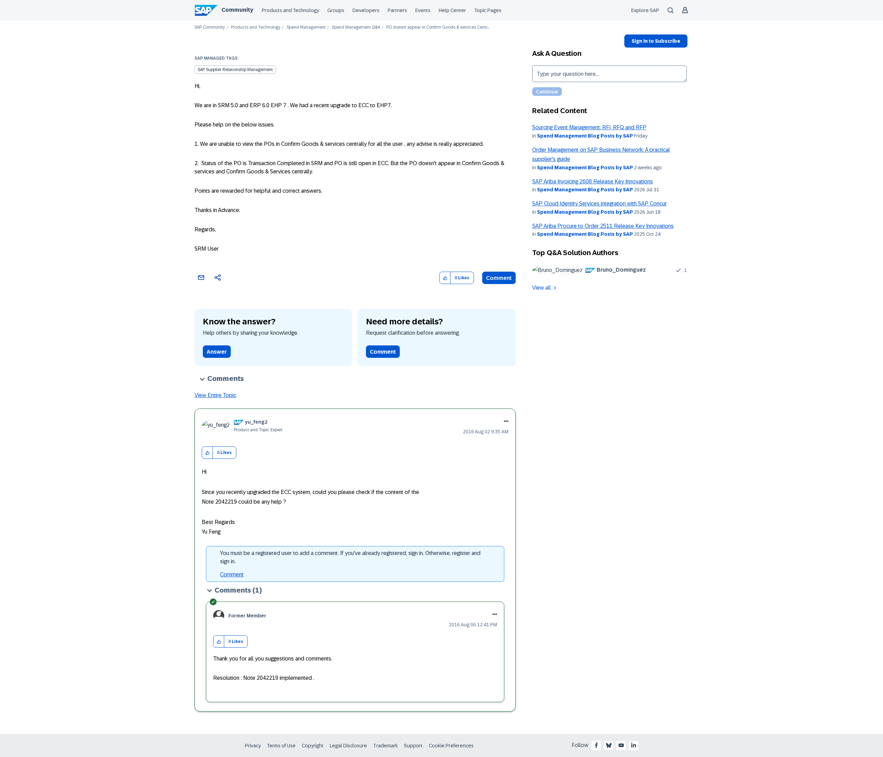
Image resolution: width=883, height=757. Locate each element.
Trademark (385, 745)
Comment (499, 278)
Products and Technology (290, 10)
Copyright (313, 745)
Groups (335, 10)
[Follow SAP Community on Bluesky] (609, 745)
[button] (445, 278)
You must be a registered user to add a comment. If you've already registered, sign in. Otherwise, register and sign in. (350, 557)
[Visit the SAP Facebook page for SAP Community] (596, 745)
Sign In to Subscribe (656, 41)
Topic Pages (488, 10)
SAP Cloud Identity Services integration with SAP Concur (599, 203)
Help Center (452, 10)
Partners (397, 10)
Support (413, 745)
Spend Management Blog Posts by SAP (585, 136)
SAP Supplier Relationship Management (235, 69)
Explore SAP (645, 10)
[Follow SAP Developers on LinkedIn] (633, 745)
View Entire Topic (215, 395)
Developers (366, 10)
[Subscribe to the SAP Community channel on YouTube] (621, 745)
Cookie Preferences (451, 745)
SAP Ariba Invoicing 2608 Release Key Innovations (592, 181)
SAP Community (210, 27)
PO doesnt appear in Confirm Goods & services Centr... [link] (437, 27)
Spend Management (306, 27)
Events (422, 10)
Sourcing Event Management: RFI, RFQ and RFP (589, 127)
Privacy (253, 745)
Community (237, 10)
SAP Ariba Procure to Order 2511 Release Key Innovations (603, 226)
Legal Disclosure (348, 745)
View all (541, 288)
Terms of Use (281, 745)
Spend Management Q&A (356, 27)
